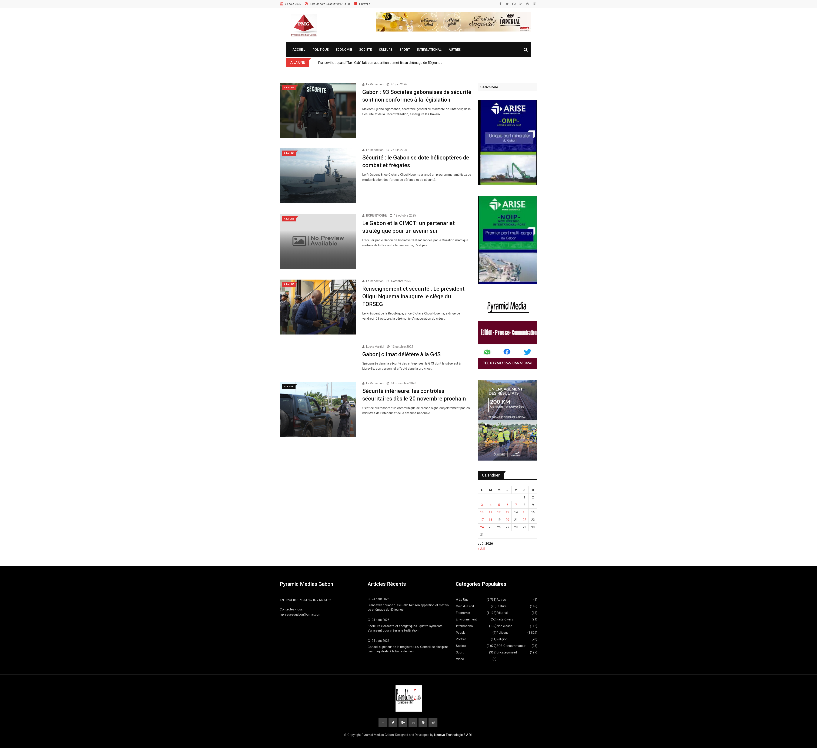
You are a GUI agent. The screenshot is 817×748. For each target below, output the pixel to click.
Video (460, 659)
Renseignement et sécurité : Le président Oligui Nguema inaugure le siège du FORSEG (413, 296)
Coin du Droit (465, 606)
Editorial (502, 613)
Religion (502, 639)
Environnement (466, 619)
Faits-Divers (505, 619)
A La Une (462, 600)
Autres (455, 50)
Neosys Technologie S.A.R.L (453, 735)
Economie (344, 50)
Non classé (504, 626)
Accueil (299, 50)
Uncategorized (507, 652)
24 (482, 527)
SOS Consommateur (511, 646)
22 (524, 520)
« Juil (481, 549)
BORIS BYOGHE (376, 215)
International (429, 50)
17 (482, 520)
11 (490, 512)
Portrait (461, 639)
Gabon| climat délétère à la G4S (401, 354)
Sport (405, 50)
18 (490, 520)
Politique (321, 50)
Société (365, 50)
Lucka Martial (375, 346)
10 (482, 512)
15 (524, 512)
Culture (385, 50)
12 (499, 512)
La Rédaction (375, 84)
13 (507, 512)
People (461, 633)
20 (507, 520)
